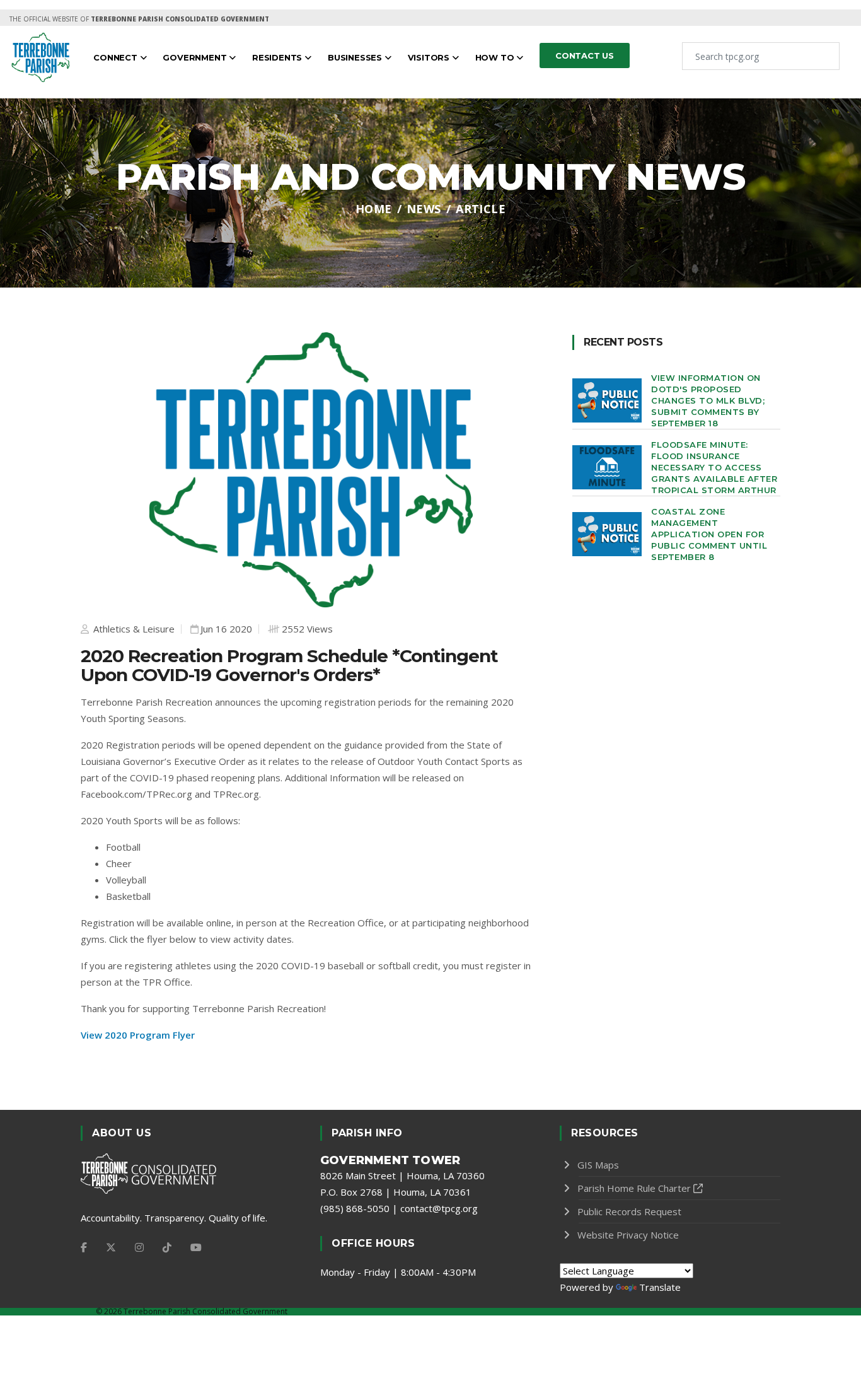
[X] (111, 1247)
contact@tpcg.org (439, 1208)
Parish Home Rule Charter (634, 1188)
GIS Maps (598, 1164)
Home (373, 208)
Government (196, 57)
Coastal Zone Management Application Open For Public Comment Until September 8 (709, 534)
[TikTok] (167, 1247)
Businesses (356, 57)
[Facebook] (83, 1247)
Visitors (430, 57)
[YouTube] (196, 1247)
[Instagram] (139, 1247)
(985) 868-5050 (355, 1208)
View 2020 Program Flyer (138, 1035)
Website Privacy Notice (628, 1234)
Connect (116, 57)
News (424, 208)
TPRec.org (236, 794)
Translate (660, 1287)
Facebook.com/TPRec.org (136, 794)
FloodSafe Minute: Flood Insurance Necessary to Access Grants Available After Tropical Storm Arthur (714, 467)
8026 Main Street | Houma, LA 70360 (402, 1175)
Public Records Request (629, 1211)
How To (496, 57)
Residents (278, 57)
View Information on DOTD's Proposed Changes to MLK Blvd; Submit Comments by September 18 (708, 400)
